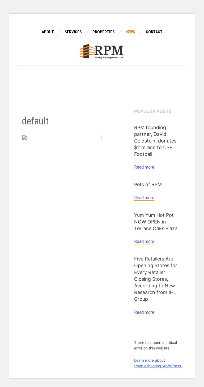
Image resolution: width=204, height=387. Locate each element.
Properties (103, 32)
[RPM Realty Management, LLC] (102, 51)
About (48, 32)
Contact (154, 32)
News (130, 32)
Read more (144, 167)
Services (73, 32)
